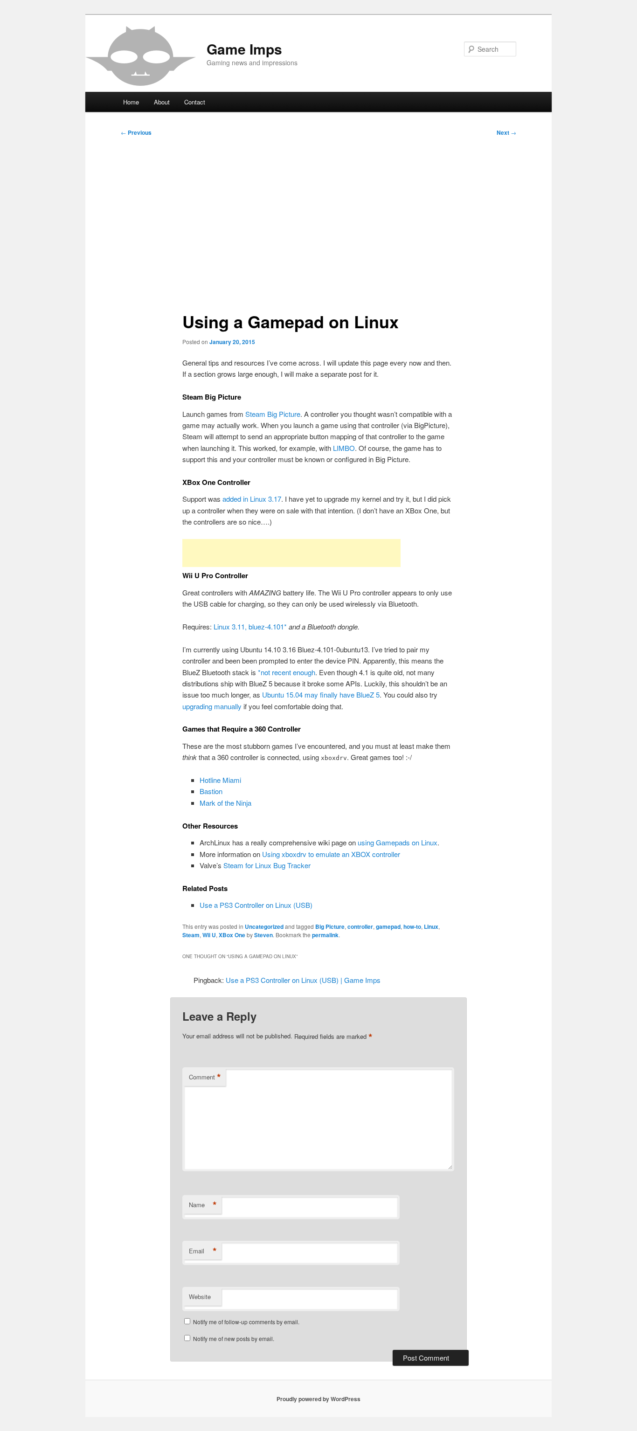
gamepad (388, 926)
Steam (191, 935)
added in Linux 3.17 (251, 499)
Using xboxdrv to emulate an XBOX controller (331, 854)
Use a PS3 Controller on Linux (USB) (256, 905)
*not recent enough (286, 672)
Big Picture (330, 926)
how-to (412, 926)
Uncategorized (264, 926)
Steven (263, 935)
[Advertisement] (318, 220)
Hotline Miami (220, 780)
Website (200, 1296)
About (162, 101)
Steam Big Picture (272, 414)
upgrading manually (212, 706)
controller (360, 926)
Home (131, 101)
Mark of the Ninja (225, 803)
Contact (194, 101)
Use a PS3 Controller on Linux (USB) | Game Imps (303, 980)
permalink (325, 935)
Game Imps (244, 49)
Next (506, 132)
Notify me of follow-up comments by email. (246, 1322)
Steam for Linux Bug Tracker (267, 865)
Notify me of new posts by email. (233, 1338)
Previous (136, 132)
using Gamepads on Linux (397, 842)
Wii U (209, 935)
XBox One (232, 935)
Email (203, 1251)
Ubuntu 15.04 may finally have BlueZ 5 (321, 694)
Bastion (211, 791)
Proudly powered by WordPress (318, 1399)
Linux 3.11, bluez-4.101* (250, 626)
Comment (205, 1077)
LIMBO (344, 448)
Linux (431, 926)
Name (203, 1204)
